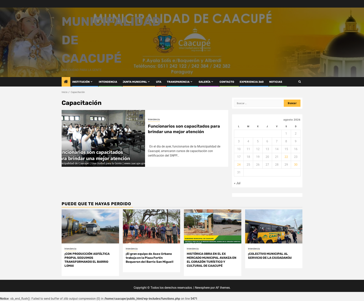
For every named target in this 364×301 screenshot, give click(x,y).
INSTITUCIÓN (81, 81)
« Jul (237, 183)
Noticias (275, 81)
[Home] (66, 82)
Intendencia (154, 119)
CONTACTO (227, 81)
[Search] (299, 81)
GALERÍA (204, 81)
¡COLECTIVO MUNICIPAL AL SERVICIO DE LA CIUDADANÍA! (270, 256)
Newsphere (202, 287)
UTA (158, 81)
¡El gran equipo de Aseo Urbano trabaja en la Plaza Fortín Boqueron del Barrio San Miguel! (149, 258)
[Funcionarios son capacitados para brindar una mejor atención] (103, 138)
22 (286, 157)
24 (239, 164)
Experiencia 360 (252, 81)
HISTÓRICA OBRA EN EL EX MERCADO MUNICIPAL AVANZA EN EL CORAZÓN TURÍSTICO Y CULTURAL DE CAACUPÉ (211, 259)
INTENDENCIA (108, 81)
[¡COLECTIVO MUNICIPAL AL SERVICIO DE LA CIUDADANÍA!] (274, 226)
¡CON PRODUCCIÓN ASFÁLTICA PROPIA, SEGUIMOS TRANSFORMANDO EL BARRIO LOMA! (87, 259)
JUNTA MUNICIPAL (135, 81)
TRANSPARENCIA (178, 81)
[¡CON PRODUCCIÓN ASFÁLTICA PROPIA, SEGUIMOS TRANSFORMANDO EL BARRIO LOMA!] (90, 226)
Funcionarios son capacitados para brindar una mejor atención (184, 129)
